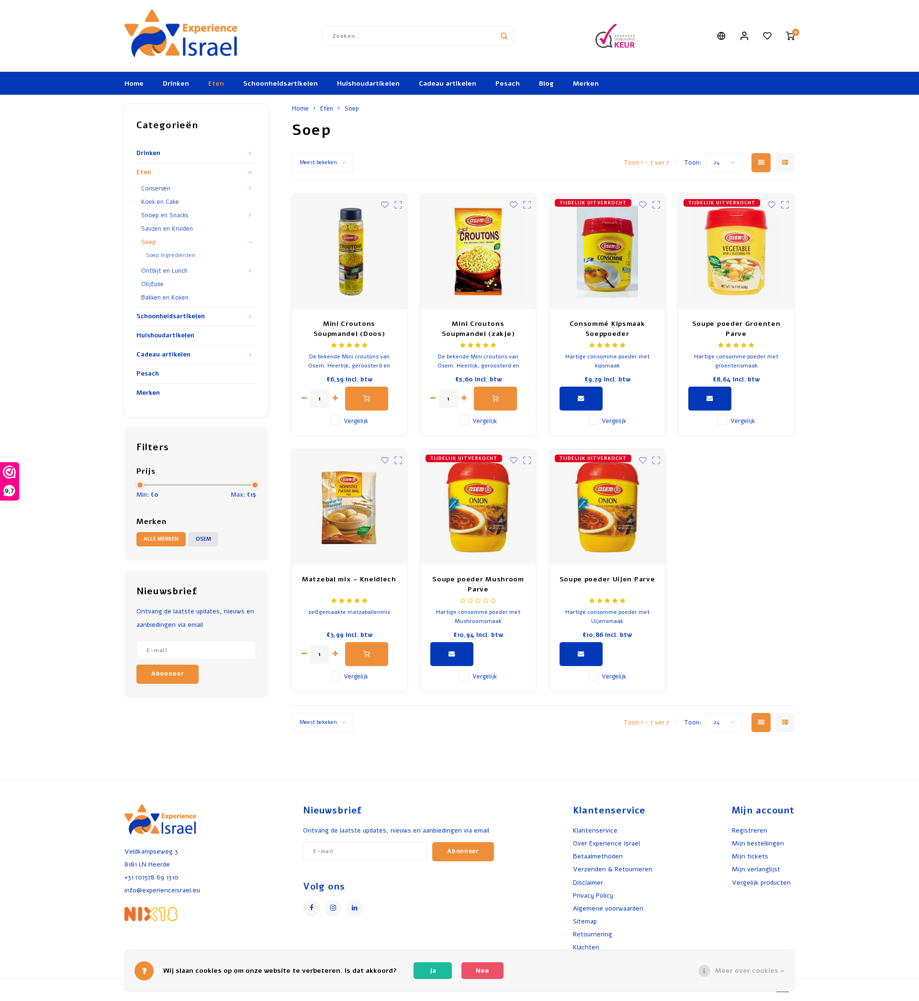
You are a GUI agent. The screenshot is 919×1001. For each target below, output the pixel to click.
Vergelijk (356, 421)
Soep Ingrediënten (170, 255)
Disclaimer (588, 882)
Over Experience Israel (606, 843)
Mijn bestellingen (758, 843)
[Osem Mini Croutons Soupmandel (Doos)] (349, 251)
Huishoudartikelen (368, 83)
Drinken (176, 83)
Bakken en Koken (165, 297)
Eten (216, 83)
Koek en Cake (160, 202)
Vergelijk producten (761, 882)
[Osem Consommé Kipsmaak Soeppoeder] (607, 251)
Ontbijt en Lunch (164, 271)
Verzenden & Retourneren (612, 869)
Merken (586, 83)
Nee (482, 970)
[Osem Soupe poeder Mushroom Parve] (478, 507)
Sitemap (585, 921)
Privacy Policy (593, 895)
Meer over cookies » (750, 970)
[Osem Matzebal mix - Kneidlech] (349, 507)
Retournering (592, 934)
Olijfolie (152, 284)
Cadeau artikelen (447, 83)
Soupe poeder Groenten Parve (736, 328)
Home (134, 83)
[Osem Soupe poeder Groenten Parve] (736, 251)
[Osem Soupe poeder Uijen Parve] (607, 507)
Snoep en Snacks (165, 215)
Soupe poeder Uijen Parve (607, 579)
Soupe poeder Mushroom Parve (478, 584)
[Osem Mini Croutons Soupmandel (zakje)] (478, 251)
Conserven (155, 188)
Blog (546, 83)
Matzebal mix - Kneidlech (349, 579)
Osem (203, 539)
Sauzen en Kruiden (167, 228)
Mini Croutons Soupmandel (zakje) (478, 328)
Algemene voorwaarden (608, 908)
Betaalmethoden (598, 856)
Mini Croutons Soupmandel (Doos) (349, 328)
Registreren (749, 830)
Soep (148, 242)
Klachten (586, 947)
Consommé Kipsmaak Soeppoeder (607, 328)
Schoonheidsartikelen (280, 83)
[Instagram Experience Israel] (333, 908)
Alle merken (161, 539)
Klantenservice (595, 830)
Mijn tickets (750, 856)
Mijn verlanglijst (756, 869)
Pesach (507, 83)
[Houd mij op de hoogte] (581, 399)
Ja (433, 970)
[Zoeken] (504, 35)
